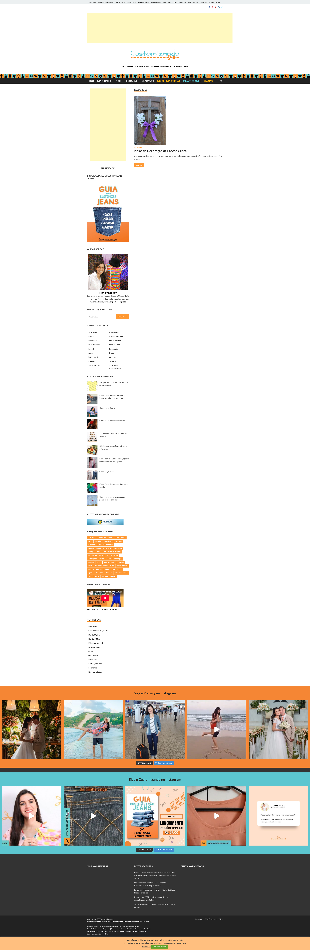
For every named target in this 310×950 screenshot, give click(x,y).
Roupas (91, 361)
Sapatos (112, 361)
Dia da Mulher (120, 2)
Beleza (91, 336)
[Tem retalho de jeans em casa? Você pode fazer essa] (31, 816)
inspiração (118, 559)
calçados (98, 541)
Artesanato (148, 81)
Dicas (101, 555)
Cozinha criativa (116, 336)
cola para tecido (94, 548)
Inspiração (113, 349)
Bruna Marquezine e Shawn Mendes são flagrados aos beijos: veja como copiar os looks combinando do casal (155, 875)
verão (97, 576)
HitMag (219, 919)
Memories (203, 2)
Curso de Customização (168, 81)
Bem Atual (92, 2)
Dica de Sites (114, 344)
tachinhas (100, 573)
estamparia (92, 559)
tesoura (109, 573)
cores (99, 552)
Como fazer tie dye (107, 408)
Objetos (112, 357)
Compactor (118, 548)
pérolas (99, 569)
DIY (107, 555)
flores (109, 559)
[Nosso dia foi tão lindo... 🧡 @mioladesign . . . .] (31, 729)
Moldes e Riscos (95, 357)
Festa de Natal (156, 2)
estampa (114, 555)
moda (90, 566)
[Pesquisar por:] (108, 316)
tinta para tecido (121, 573)
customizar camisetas (112, 552)
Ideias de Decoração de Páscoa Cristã (160, 151)
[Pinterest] (212, 7)
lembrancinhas (109, 562)
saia (113, 569)
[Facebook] (209, 7)
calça (90, 541)
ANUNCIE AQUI (108, 168)
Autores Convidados (104, 538)
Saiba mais (146, 946)
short (119, 569)
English (91, 349)
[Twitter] (222, 7)
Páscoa (91, 569)
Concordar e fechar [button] (159, 947)
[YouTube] (215, 7)
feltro (102, 559)
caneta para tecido (106, 545)
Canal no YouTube (192, 81)
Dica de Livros (94, 344)
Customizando (104, 81)
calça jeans (108, 541)
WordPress (209, 919)
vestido (105, 576)
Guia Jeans (208, 81)
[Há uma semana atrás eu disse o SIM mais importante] (278, 729)
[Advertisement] (159, 28)
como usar (107, 548)
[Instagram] (218, 7)
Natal (112, 566)
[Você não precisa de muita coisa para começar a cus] (278, 816)
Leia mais (139, 165)
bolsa (123, 538)
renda (107, 569)
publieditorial (122, 566)
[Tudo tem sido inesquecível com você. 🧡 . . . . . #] (216, 729)
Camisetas (92, 545)
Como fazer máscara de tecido (112, 420)
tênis (90, 576)
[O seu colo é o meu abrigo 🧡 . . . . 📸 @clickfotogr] (93, 729)
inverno (91, 562)
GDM (164, 2)
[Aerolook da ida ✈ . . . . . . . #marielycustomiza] (155, 729)
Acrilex (91, 538)
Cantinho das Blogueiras (106, 2)
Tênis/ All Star (94, 365)
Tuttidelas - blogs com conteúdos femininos (124, 926)
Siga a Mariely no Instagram (155, 693)
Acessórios (93, 332)
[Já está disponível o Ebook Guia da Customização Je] (155, 816)
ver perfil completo (117, 302)
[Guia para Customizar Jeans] (108, 241)
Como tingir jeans (106, 471)
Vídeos (113, 576)
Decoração (131, 81)
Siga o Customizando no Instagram (155, 779)
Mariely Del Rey (193, 2)
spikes (90, 573)
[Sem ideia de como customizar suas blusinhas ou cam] (216, 816)
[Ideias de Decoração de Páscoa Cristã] (178, 121)
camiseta (118, 541)
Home (91, 81)
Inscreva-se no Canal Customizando (103, 609)
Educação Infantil (143, 2)
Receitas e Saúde (214, 2)
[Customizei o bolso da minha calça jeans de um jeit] (93, 816)
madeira (121, 562)
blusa (117, 538)
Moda (118, 81)
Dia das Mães (132, 2)
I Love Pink (182, 2)
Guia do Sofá (172, 2)
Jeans (90, 353)
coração (91, 552)
